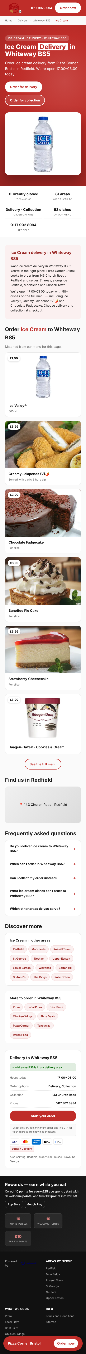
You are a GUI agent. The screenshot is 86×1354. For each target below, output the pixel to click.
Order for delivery (23, 87)
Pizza (16, 1007)
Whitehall (45, 967)
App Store (14, 1204)
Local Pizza (35, 1007)
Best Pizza (56, 1007)
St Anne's (19, 977)
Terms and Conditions (60, 1316)
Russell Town (62, 949)
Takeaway (44, 1025)
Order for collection (25, 100)
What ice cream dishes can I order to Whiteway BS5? (38, 893)
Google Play (34, 1204)
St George (19, 958)
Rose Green (62, 977)
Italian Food (20, 1034)
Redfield (18, 949)
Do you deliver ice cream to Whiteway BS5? (39, 848)
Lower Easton (22, 967)
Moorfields (39, 949)
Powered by (11, 1263)
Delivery (23, 20)
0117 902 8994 (41, 8)
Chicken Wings (23, 1016)
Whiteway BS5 (41, 20)
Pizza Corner (21, 1025)
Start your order (43, 1116)
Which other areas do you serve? (35, 909)
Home (8, 20)
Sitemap (51, 1322)
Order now (68, 8)
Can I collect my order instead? (33, 878)
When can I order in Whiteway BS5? (37, 864)
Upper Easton (61, 958)
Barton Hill (65, 967)
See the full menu (43, 764)
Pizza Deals (47, 1016)
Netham (39, 958)
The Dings (40, 977)
